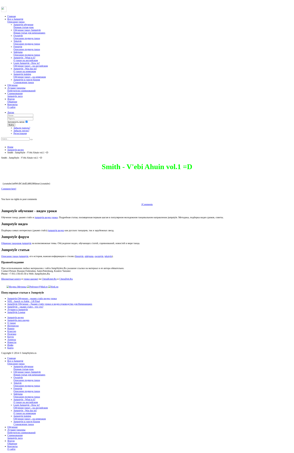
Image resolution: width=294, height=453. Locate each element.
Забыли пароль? (21, 128)
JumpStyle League (16, 312)
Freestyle (26, 48)
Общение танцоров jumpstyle (16, 243)
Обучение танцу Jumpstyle (29, 31)
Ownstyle (26, 37)
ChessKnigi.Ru (49, 279)
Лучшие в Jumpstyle (17, 309)
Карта (10, 347)
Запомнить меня (15, 122)
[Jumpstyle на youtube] (3, 11)
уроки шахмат (30, 279)
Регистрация (20, 133)
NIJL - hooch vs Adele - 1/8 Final (23, 301)
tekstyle (108, 256)
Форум (12, 100)
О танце (11, 323)
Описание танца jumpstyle (14, 256)
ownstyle (99, 256)
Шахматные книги (11, 279)
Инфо (10, 345)
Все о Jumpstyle (15, 20)
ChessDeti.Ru (66, 279)
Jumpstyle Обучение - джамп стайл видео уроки (32, 298)
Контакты (12, 106)
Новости (11, 342)
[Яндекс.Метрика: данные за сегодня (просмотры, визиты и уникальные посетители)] (16, 286)
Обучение (12, 85)
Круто (10, 336)
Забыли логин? (21, 130)
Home (10, 147)
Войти (11, 125)
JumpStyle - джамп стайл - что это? (25, 306)
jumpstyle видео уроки (46, 217)
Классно (11, 331)
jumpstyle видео (56, 230)
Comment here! (8, 188)
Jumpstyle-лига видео (18, 320)
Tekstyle (26, 42)
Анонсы (11, 339)
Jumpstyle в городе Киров (26, 81)
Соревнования (15, 94)
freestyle (79, 256)
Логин (10, 112)
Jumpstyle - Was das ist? (25, 70)
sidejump (89, 256)
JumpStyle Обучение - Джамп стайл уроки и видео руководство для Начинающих (49, 304)
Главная (11, 16)
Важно (10, 328)
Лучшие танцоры (21, 89)
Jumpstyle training (29, 75)
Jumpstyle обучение (23, 26)
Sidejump (26, 53)
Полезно (11, 334)
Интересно (13, 325)
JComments (147, 204)
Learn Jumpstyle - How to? (30, 64)
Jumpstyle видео (15, 149)
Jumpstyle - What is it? (25, 59)
